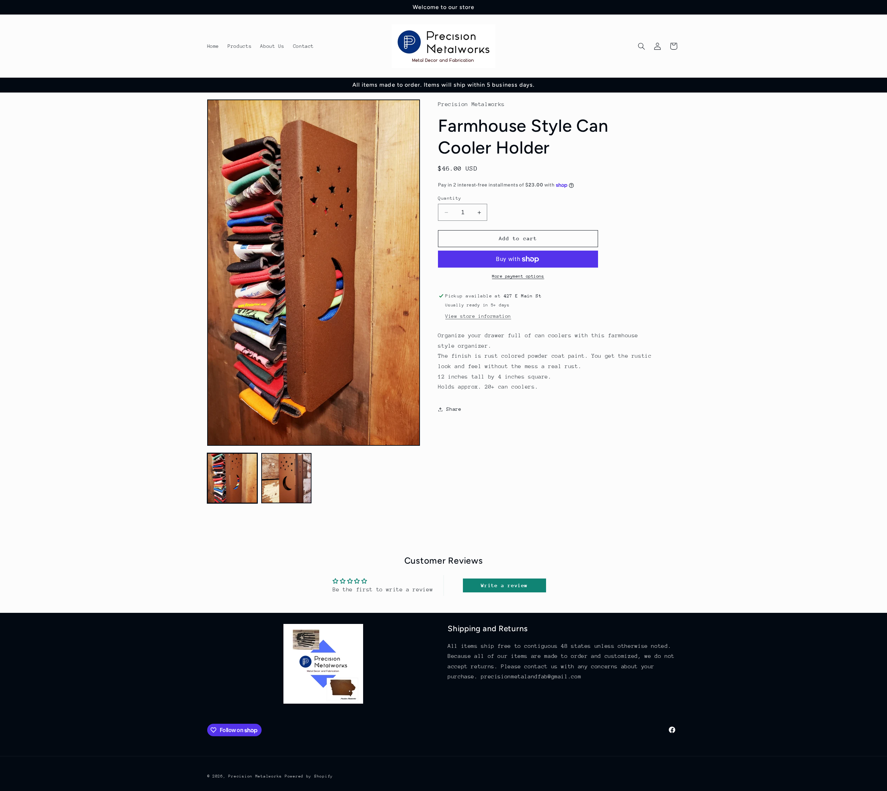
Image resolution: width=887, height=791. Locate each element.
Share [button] (453, 409)
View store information (478, 316)
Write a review (504, 586)
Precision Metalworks (256, 776)
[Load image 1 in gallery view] (232, 478)
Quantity (449, 198)
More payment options (518, 276)
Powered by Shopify (309, 776)
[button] (641, 46)
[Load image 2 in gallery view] (286, 478)
